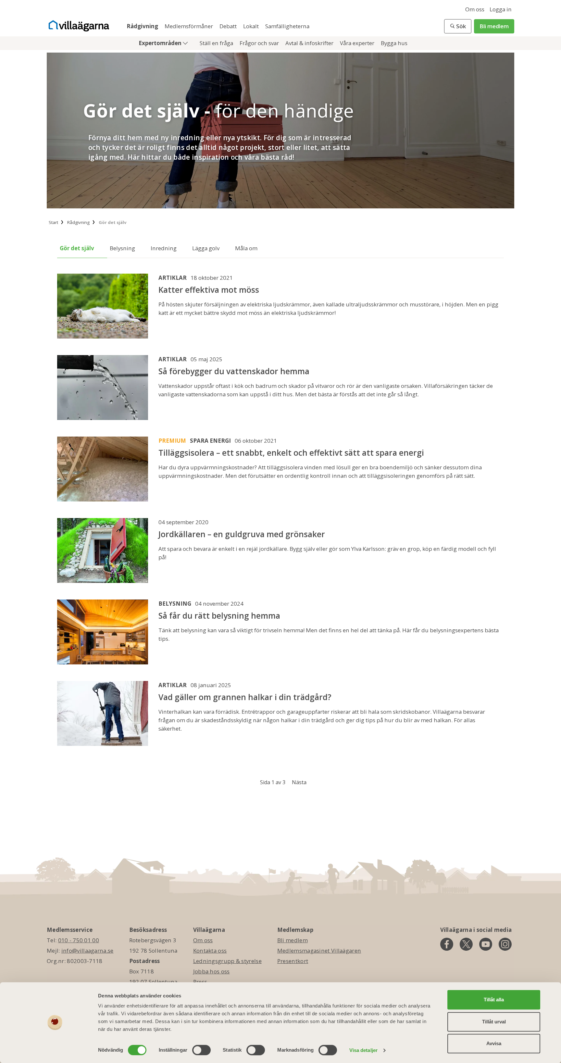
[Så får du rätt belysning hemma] (102, 632)
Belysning (122, 248)
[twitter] (466, 944)
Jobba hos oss (211, 971)
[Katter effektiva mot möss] (102, 307)
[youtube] (486, 944)
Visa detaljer (363, 1050)
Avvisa (493, 1043)
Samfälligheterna (287, 26)
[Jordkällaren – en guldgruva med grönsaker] (102, 551)
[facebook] (447, 944)
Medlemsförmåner (189, 26)
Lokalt (251, 26)
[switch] (201, 1050)
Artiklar (172, 277)
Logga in (501, 9)
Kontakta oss (210, 950)
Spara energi (210, 440)
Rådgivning (143, 26)
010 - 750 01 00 (78, 940)
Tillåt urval (494, 1021)
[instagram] (505, 944)
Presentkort (292, 961)
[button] (457, 26)
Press (200, 981)
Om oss (474, 9)
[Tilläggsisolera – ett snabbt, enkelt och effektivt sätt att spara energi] (102, 469)
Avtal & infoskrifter (310, 43)
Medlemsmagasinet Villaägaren (319, 950)
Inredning (164, 248)
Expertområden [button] (161, 43)
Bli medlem (494, 26)
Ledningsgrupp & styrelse (227, 961)
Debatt (228, 26)
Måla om (246, 248)
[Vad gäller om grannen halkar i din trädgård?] (102, 714)
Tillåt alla (494, 999)
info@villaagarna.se (87, 950)
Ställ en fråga (217, 43)
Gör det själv (77, 248)
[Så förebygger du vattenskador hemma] (102, 388)
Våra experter (358, 43)
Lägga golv (205, 248)
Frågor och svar (260, 43)
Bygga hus (394, 43)
